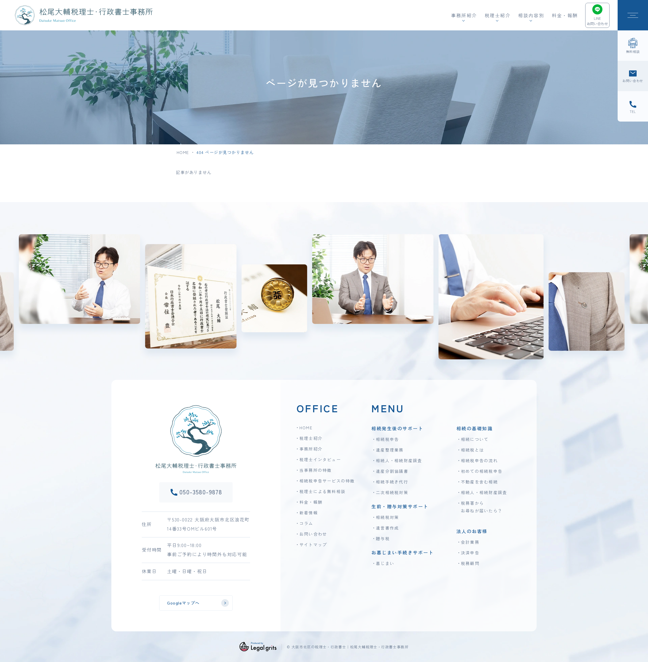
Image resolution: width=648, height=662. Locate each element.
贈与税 (383, 538)
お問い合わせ (313, 534)
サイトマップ (313, 544)
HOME (183, 152)
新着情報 (308, 513)
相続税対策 (387, 517)
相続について (475, 439)
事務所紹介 (310, 449)
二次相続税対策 (392, 492)
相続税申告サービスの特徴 (327, 481)
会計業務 (470, 542)
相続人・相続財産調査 (399, 460)
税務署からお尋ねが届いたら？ (481, 507)
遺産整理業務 (389, 450)
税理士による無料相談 (322, 491)
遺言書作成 (387, 528)
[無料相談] (633, 45)
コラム (306, 523)
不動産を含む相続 (479, 482)
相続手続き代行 (392, 482)
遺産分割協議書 (392, 471)
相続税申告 (387, 439)
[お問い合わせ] (633, 76)
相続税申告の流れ (479, 460)
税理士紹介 (310, 438)
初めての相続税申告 (481, 471)
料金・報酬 (565, 15)
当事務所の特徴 (315, 470)
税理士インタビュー (320, 459)
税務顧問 (470, 563)
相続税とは (472, 450)
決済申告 (470, 553)
